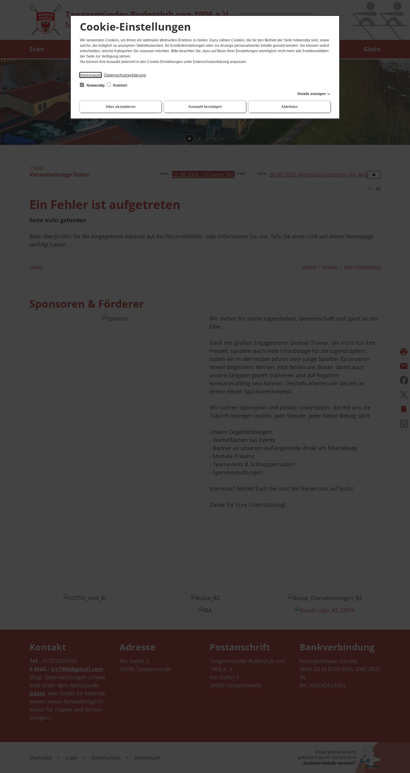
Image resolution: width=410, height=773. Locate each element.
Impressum (90, 75)
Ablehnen (289, 107)
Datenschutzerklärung (125, 75)
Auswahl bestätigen (205, 107)
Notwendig (95, 85)
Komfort (119, 85)
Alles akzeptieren (120, 107)
